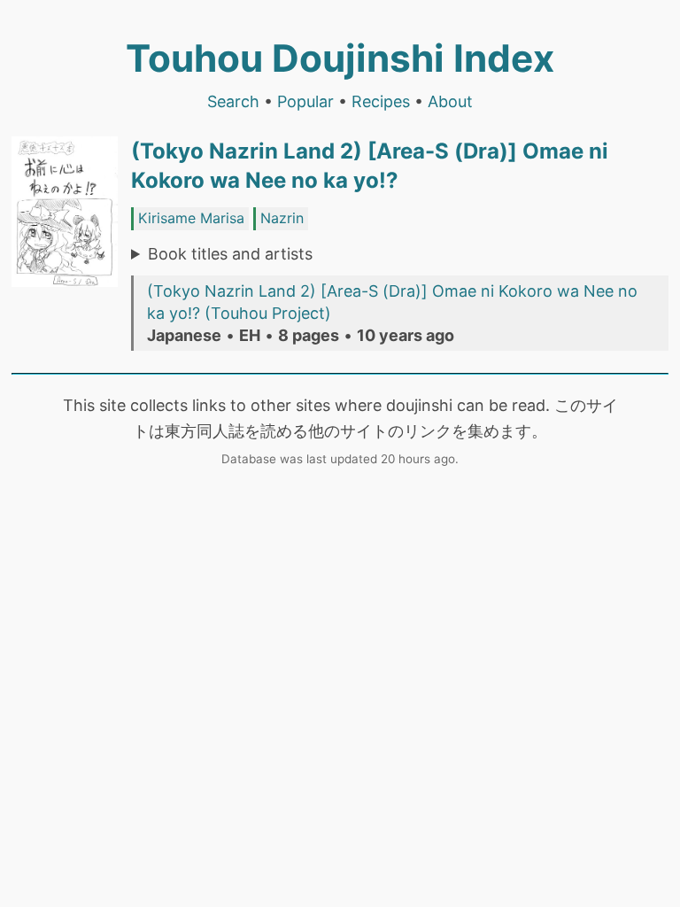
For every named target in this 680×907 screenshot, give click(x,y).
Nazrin (282, 218)
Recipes (381, 101)
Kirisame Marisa (191, 218)
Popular (305, 101)
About (450, 101)
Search (233, 101)
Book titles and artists (230, 253)
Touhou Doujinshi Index (340, 58)
